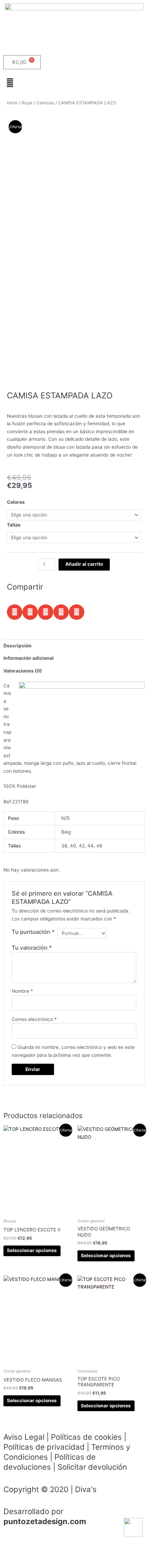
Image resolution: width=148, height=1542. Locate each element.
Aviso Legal (23, 1436)
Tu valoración (32, 947)
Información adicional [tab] (28, 658)
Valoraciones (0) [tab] (22, 671)
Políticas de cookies (86, 1436)
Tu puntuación (33, 931)
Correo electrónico (34, 1019)
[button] (74, 82)
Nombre (22, 991)
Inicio (12, 102)
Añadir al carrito (84, 564)
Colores (16, 502)
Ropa (27, 102)
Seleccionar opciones (32, 1250)
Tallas (14, 525)
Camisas (45, 102)
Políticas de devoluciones (49, 1461)
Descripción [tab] (17, 645)
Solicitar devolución (92, 1466)
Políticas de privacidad (44, 1446)
